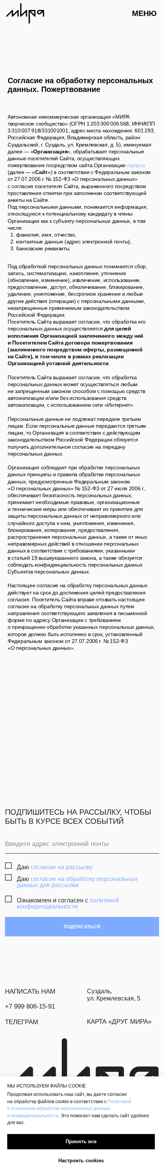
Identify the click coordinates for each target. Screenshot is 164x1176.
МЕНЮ (144, 13)
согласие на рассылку (62, 866)
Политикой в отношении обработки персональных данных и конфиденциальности (69, 1108)
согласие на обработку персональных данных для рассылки (77, 881)
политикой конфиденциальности (68, 903)
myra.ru (136, 165)
